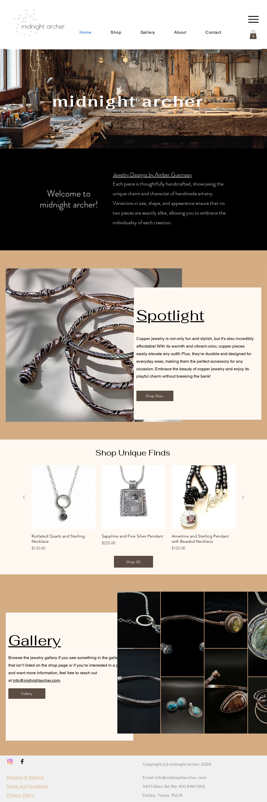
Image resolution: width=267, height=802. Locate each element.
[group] (133, 508)
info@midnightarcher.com (36, 680)
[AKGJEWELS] (10, 761)
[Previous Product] (24, 497)
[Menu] (253, 19)
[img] (36, 43)
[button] (180, 32)
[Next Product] (243, 497)
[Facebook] (22, 761)
